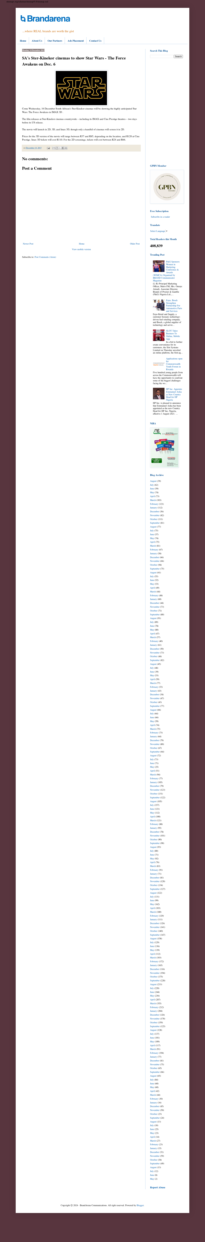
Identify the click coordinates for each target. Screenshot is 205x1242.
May (152, 492)
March (153, 500)
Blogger (140, 1205)
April (152, 496)
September (155, 522)
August (153, 480)
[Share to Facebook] (63, 148)
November (155, 515)
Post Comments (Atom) (45, 256)
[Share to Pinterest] (66, 148)
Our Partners (55, 40)
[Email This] (53, 148)
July (152, 484)
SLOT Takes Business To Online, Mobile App (173, 334)
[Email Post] (48, 147)
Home (23, 40)
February (154, 503)
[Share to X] (60, 148)
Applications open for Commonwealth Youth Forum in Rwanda (174, 364)
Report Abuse (157, 1187)
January (153, 507)
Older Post (135, 243)
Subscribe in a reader (160, 216)
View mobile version (81, 249)
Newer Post (28, 243)
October (153, 519)
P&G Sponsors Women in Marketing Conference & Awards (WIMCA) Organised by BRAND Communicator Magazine (166, 271)
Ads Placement (76, 40)
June (152, 488)
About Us (37, 40)
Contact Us (95, 40)
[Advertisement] (166, 111)
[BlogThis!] (56, 148)
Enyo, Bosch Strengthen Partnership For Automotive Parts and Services (174, 305)
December (154, 511)
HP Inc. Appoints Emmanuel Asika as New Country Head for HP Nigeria (174, 394)
